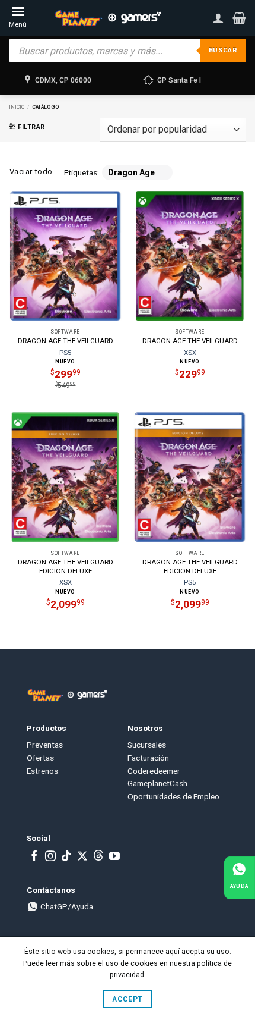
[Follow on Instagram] (50, 857)
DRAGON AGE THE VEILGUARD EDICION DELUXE (65, 566)
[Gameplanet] (107, 18)
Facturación (148, 757)
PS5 (65, 353)
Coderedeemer (154, 771)
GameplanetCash (157, 783)
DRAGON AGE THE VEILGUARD (65, 341)
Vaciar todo (30, 171)
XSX (190, 353)
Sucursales (147, 744)
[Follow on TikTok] (66, 857)
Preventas (45, 744)
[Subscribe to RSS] (98, 857)
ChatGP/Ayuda (66, 906)
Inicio (16, 107)
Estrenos (42, 771)
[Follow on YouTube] (114, 857)
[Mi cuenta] (218, 18)
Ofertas (40, 757)
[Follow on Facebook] (34, 857)
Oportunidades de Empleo (173, 796)
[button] (239, 18)
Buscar (223, 50)
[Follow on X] (82, 857)
